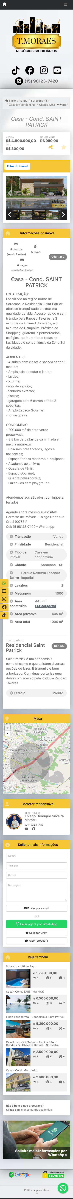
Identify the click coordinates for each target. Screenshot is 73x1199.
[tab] (17, 166)
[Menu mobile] (4, 4)
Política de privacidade (36, 1190)
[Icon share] (15, 70)
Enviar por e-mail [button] (38, 908)
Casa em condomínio (22, 104)
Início (12, 100)
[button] (10, 193)
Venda (23, 100)
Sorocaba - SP (40, 100)
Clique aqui (13, 1109)
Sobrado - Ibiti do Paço (21, 966)
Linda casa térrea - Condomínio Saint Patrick (35, 1017)
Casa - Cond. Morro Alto (21, 1070)
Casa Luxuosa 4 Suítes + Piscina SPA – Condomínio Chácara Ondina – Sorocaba (32, 1044)
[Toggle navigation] (65, 4)
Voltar (63, 104)
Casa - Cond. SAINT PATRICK (25, 991)
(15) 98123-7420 (41, 81)
